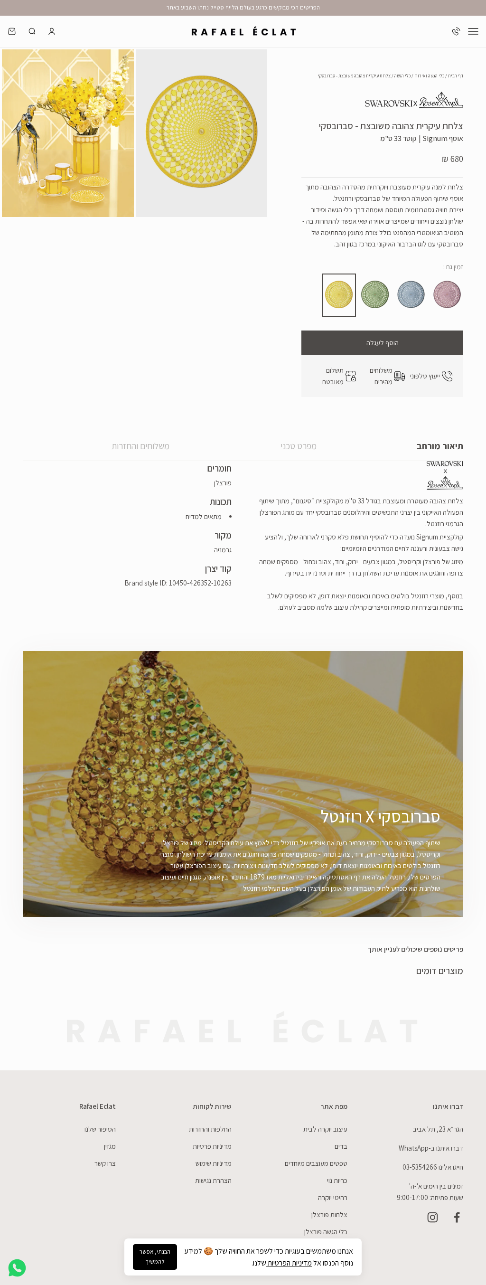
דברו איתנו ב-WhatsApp (431, 1148)
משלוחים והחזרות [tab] (140, 446)
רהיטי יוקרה (332, 1197)
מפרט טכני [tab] (298, 446)
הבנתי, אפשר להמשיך (155, 1256)
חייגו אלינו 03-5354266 (432, 1167)
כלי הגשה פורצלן (325, 1231)
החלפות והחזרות (210, 1129)
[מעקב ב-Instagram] (432, 1217)
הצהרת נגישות (213, 1180)
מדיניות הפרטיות (289, 1263)
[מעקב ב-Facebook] (456, 1217)
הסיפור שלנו (100, 1129)
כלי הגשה (402, 76)
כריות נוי (337, 1180)
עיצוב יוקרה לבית (325, 1129)
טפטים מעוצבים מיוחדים (316, 1163)
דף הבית (455, 76)
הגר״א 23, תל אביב (438, 1129)
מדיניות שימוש (214, 1163)
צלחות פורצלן (329, 1214)
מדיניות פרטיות (212, 1146)
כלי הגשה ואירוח (429, 76)
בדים (341, 1146)
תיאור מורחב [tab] (440, 446)
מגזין (110, 1146)
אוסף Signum (443, 138)
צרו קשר (105, 1163)
